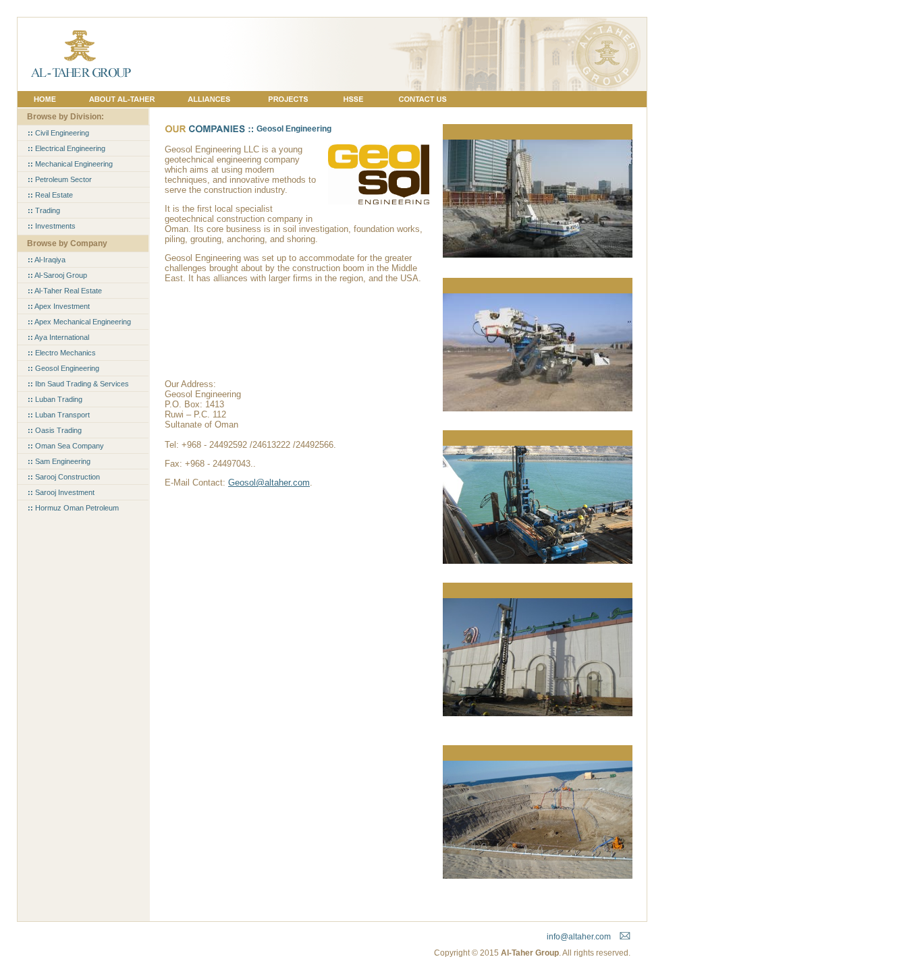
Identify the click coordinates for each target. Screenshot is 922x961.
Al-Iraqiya (46, 260)
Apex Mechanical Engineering (79, 322)
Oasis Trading (55, 430)
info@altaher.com (579, 936)
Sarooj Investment (61, 492)
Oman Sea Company (66, 446)
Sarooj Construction (64, 477)
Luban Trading (55, 399)
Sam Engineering (59, 461)
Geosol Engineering (63, 368)
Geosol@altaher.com (269, 482)
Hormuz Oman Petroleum (73, 508)
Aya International (58, 337)
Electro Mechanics (62, 353)
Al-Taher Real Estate (65, 291)
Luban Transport (59, 415)
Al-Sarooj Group (57, 275)
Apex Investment (59, 306)
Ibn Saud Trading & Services (78, 384)
